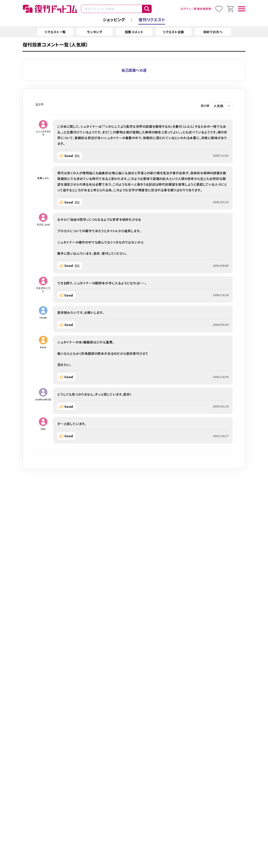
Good (72, 155)
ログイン (185, 9)
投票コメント (134, 31)
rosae (43, 317)
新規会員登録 (202, 9)
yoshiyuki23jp (43, 399)
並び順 (205, 106)
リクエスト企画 (173, 31)
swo (43, 428)
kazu (43, 347)
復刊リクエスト (152, 19)
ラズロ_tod (43, 224)
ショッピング (114, 19)
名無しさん (43, 177)
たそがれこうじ (43, 289)
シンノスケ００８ (43, 133)
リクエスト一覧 (55, 31)
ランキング (94, 31)
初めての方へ (213, 31)
